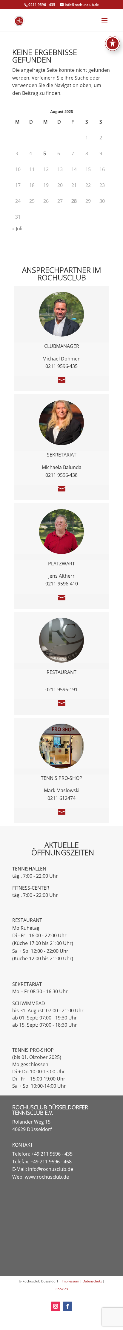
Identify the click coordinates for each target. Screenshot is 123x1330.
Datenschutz (92, 1281)
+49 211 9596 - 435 (52, 1154)
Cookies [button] (62, 1289)
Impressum (70, 1281)
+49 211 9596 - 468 (51, 1161)
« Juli (17, 228)
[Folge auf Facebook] (67, 1306)
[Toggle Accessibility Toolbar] (112, 43)
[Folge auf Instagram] (55, 1306)
